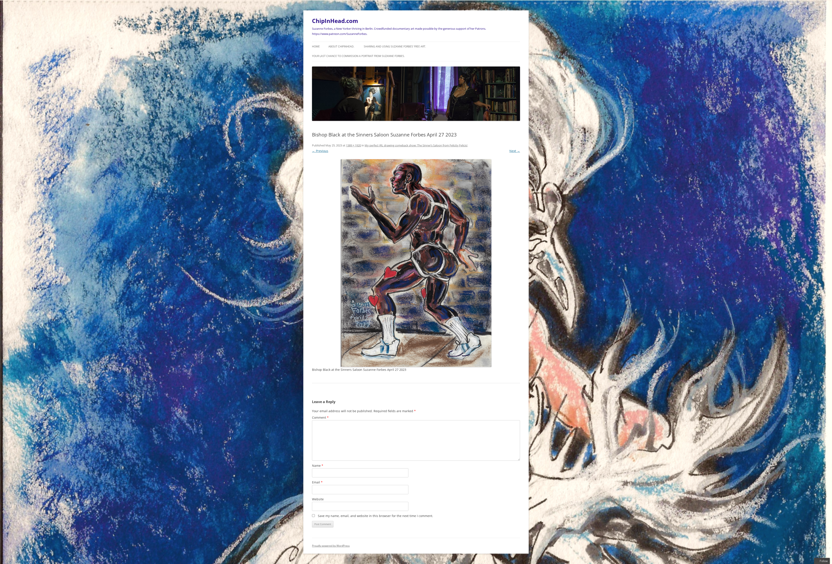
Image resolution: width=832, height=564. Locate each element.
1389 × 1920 (353, 145)
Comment (320, 417)
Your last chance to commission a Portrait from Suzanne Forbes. (358, 56)
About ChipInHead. (341, 46)
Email (317, 482)
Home (316, 46)
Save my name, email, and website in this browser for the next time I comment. (375, 516)
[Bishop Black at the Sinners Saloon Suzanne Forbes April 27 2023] (416, 263)
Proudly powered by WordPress (331, 546)
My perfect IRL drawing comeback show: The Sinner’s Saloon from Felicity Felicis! (416, 145)
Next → (514, 151)
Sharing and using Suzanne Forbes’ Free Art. (395, 46)
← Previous (320, 151)
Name (317, 466)
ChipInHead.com (335, 21)
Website (318, 499)
